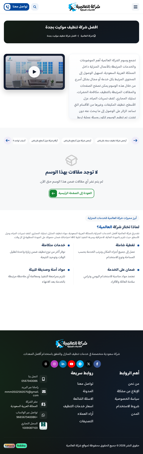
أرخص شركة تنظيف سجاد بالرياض (111, 141)
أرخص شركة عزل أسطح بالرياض (77, 141)
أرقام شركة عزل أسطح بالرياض (44, 141)
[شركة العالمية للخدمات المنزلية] (84, 7)
